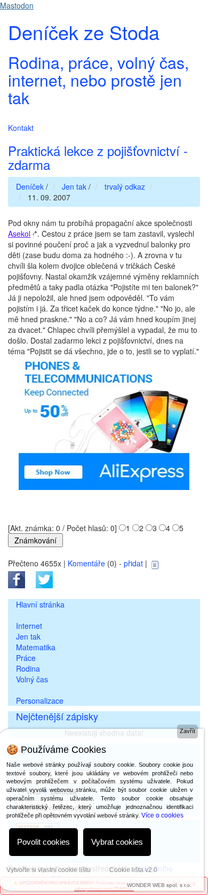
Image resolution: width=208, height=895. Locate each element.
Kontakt (21, 127)
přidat (133, 563)
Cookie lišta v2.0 (133, 870)
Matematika (35, 647)
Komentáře (86, 563)
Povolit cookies (43, 841)
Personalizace (39, 700)
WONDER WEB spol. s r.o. (159, 885)
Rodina (28, 668)
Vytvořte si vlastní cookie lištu (48, 870)
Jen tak (28, 636)
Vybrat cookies (117, 841)
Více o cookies (162, 815)
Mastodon (17, 5)
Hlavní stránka (40, 604)
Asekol (19, 233)
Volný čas (32, 679)
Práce (26, 657)
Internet (29, 625)
